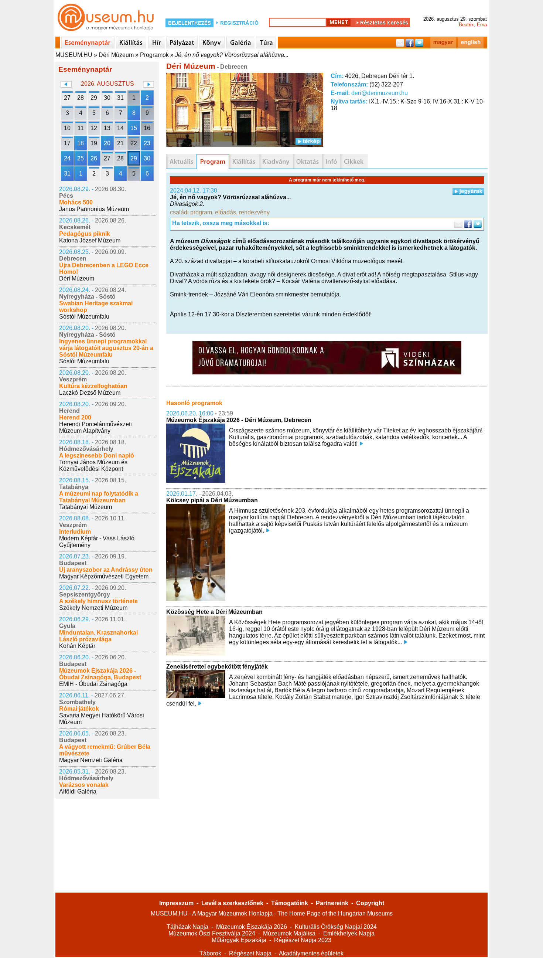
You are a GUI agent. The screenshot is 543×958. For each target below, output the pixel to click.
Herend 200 (75, 417)
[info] (331, 161)
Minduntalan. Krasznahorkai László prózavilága (98, 635)
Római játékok (79, 709)
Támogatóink (289, 903)
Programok (154, 55)
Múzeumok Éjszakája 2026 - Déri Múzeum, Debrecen (238, 420)
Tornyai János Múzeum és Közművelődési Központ (93, 465)
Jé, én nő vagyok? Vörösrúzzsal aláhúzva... (231, 55)
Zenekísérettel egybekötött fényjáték (217, 666)
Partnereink (332, 903)
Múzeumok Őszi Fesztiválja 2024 (211, 933)
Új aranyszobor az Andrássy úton (106, 570)
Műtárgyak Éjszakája (239, 940)
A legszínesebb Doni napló (96, 455)
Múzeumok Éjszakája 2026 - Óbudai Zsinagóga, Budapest (100, 673)
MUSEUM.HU (73, 55)
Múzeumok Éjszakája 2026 (251, 927)
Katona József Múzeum (89, 240)
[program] (213, 161)
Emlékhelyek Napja (349, 933)
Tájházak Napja (187, 927)
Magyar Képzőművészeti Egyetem (103, 576)
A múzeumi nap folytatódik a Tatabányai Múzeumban (98, 496)
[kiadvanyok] (276, 161)
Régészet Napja (250, 953)
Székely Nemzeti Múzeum (93, 608)
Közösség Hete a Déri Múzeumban (214, 612)
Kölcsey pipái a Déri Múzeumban (212, 500)
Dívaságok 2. (187, 204)
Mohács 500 (76, 202)
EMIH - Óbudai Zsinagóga (93, 684)
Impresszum (176, 903)
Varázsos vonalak (84, 785)
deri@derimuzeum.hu (379, 93)
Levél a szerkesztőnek (232, 903)
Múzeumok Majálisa (289, 933)
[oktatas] (307, 161)
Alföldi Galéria (77, 791)
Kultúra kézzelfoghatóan (93, 386)
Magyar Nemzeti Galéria (91, 760)
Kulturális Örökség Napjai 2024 (336, 927)
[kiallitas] (244, 161)
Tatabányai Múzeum (85, 507)
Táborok (210, 953)
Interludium (75, 532)
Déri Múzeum (116, 55)
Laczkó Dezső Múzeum (89, 393)
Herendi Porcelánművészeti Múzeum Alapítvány (95, 427)
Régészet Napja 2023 (302, 940)
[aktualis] (181, 161)
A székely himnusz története (98, 601)
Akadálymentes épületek (311, 953)
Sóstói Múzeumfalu (84, 316)
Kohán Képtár (77, 646)
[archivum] (354, 161)
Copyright (370, 903)
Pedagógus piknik (84, 234)
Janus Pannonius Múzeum (94, 209)
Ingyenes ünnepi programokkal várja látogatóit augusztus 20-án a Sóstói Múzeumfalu (106, 348)
